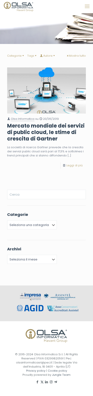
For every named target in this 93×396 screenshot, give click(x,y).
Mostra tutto (77, 56)
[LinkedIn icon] (46, 382)
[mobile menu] (87, 6)
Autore (48, 56)
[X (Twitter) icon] (42, 382)
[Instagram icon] (51, 382)
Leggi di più (74, 165)
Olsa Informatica (22, 119)
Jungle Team (61, 375)
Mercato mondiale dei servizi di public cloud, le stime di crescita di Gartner (46, 132)
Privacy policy (35, 371)
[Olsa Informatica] (18, 6)
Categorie (14, 56)
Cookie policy (57, 371)
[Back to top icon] (84, 387)
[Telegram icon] (55, 382)
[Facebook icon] (37, 382)
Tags (30, 56)
